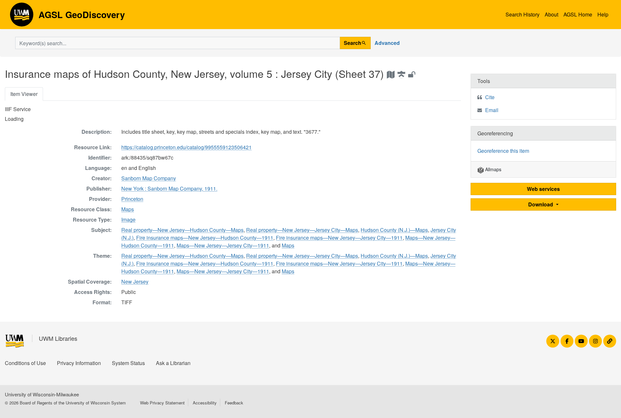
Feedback (234, 403)
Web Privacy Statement (162, 403)
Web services (543, 189)
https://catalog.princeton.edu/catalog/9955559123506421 (186, 147)
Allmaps (492, 169)
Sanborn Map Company (148, 178)
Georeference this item (503, 150)
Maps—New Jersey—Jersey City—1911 (223, 245)
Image (128, 219)
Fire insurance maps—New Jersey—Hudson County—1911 (204, 237)
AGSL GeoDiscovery (21, 17)
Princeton (132, 199)
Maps (127, 209)
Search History (522, 14)
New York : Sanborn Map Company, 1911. (169, 188)
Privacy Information (79, 363)
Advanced (387, 43)
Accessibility (205, 403)
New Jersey (134, 281)
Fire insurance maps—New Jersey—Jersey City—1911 (339, 237)
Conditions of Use (25, 363)
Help (602, 14)
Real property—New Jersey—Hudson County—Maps (182, 230)
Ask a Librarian (173, 363)
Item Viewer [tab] (24, 94)
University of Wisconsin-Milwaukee (42, 394)
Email (491, 110)
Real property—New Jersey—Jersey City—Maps (302, 230)
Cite (490, 97)
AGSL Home (577, 14)
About (551, 14)
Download (541, 204)
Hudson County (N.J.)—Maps (394, 230)
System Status (128, 363)
